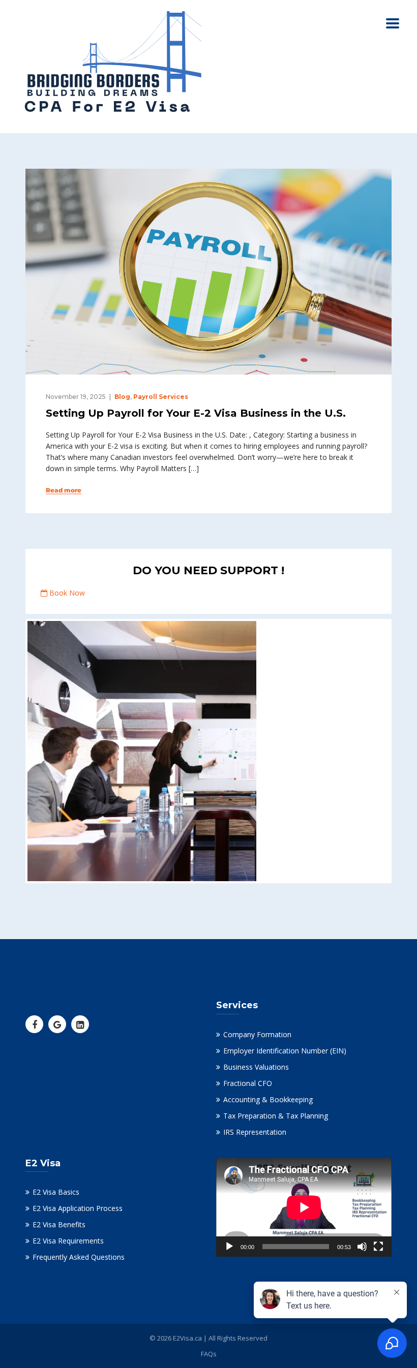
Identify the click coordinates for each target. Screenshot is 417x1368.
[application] (304, 1207)
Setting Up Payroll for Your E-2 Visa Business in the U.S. (196, 413)
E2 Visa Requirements (68, 1241)
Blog (122, 396)
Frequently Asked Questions (79, 1257)
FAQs (209, 1353)
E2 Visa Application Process (78, 1208)
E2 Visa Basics (56, 1192)
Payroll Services (160, 396)
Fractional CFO (247, 1083)
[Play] (229, 1246)
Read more (63, 490)
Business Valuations (256, 1067)
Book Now (66, 593)
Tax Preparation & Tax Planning (275, 1116)
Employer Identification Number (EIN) (284, 1050)
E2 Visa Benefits (59, 1224)
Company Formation (257, 1034)
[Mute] (362, 1246)
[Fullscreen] (378, 1246)
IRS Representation (254, 1132)
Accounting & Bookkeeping (268, 1099)
